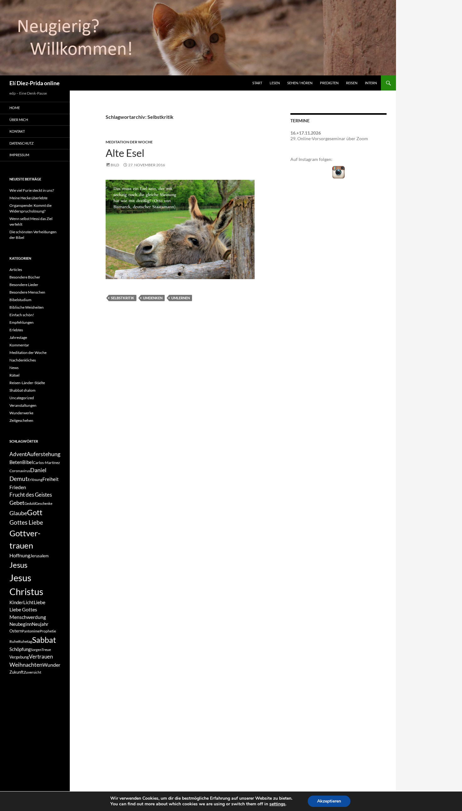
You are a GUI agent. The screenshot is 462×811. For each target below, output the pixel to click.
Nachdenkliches (22, 360)
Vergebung (19, 656)
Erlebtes (16, 330)
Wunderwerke (21, 413)
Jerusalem (39, 555)
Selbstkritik (122, 298)
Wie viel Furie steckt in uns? (31, 190)
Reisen (351, 83)
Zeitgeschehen (21, 420)
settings (277, 804)
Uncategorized (21, 397)
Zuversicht (32, 672)
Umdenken (152, 298)
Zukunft (16, 672)
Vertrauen (41, 657)
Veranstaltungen (22, 405)
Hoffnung (19, 555)
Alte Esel (125, 152)
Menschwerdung (27, 617)
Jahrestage (18, 337)
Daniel (38, 469)
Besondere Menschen (27, 292)
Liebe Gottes (23, 609)
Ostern (15, 630)
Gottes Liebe (26, 522)
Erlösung (35, 479)
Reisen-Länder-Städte (27, 382)
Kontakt (17, 131)
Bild (115, 165)
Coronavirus (19, 470)
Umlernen (180, 298)
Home (14, 108)
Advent (18, 454)
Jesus (18, 564)
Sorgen (36, 650)
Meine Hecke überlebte (28, 198)
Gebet (17, 502)
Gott (34, 512)
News (14, 367)
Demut (18, 478)
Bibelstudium (20, 299)
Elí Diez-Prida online (34, 83)
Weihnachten (25, 664)
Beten (15, 462)
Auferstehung (43, 453)
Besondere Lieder (23, 284)
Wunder (51, 665)
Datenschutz (21, 143)
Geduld (30, 503)
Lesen (275, 83)
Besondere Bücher (24, 277)
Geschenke (44, 503)
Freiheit (50, 479)
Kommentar (19, 345)
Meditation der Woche (129, 142)
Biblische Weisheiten (26, 307)
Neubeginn (20, 624)
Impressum (19, 155)
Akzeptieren (329, 801)
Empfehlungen (21, 322)
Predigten (329, 83)
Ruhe (13, 641)
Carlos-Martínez (46, 462)
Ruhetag (25, 641)
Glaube (18, 513)
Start (257, 83)
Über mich (18, 120)
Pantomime (31, 631)
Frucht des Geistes (30, 495)
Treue (46, 649)
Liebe (39, 602)
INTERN (371, 83)
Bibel (27, 462)
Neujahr (40, 624)
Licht (28, 602)
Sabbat (44, 639)
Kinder (16, 602)
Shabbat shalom (22, 390)
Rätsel (14, 375)
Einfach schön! (21, 314)
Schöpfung (20, 649)
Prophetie (48, 631)
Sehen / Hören (299, 83)
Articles (15, 269)
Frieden (17, 487)
